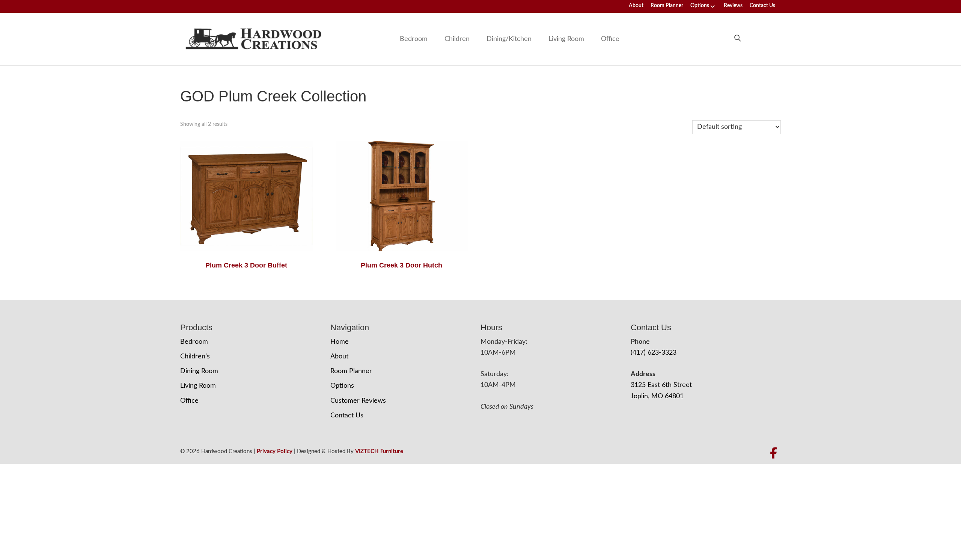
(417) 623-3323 (653, 352)
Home (339, 342)
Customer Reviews (358, 400)
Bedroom (414, 39)
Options (699, 5)
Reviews (733, 5)
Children (457, 39)
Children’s (195, 356)
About (636, 5)
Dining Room (199, 371)
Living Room (566, 39)
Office (610, 39)
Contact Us (762, 5)
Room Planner (667, 5)
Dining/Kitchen (509, 39)
